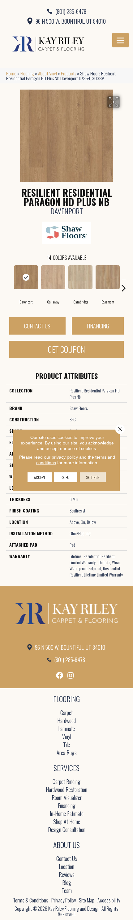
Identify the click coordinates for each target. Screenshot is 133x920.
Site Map (86, 900)
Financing (98, 326)
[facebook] (59, 675)
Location (66, 866)
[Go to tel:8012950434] (66, 11)
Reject (66, 477)
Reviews (67, 874)
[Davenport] (26, 277)
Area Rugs (67, 753)
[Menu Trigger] (120, 40)
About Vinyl (47, 73)
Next (123, 278)
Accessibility (108, 900)
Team (67, 890)
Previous (9, 278)
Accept (39, 477)
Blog (66, 882)
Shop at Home (66, 822)
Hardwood (66, 721)
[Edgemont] (107, 277)
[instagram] (70, 675)
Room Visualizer (67, 797)
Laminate (66, 729)
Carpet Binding (66, 781)
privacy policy (65, 456)
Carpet (66, 713)
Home (11, 73)
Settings (92, 477)
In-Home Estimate (67, 814)
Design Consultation (66, 830)
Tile (66, 745)
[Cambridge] (80, 277)
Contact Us (37, 326)
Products (68, 73)
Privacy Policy (63, 900)
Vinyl (66, 737)
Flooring (27, 73)
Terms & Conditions (30, 900)
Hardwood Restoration (66, 789)
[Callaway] (53, 277)
